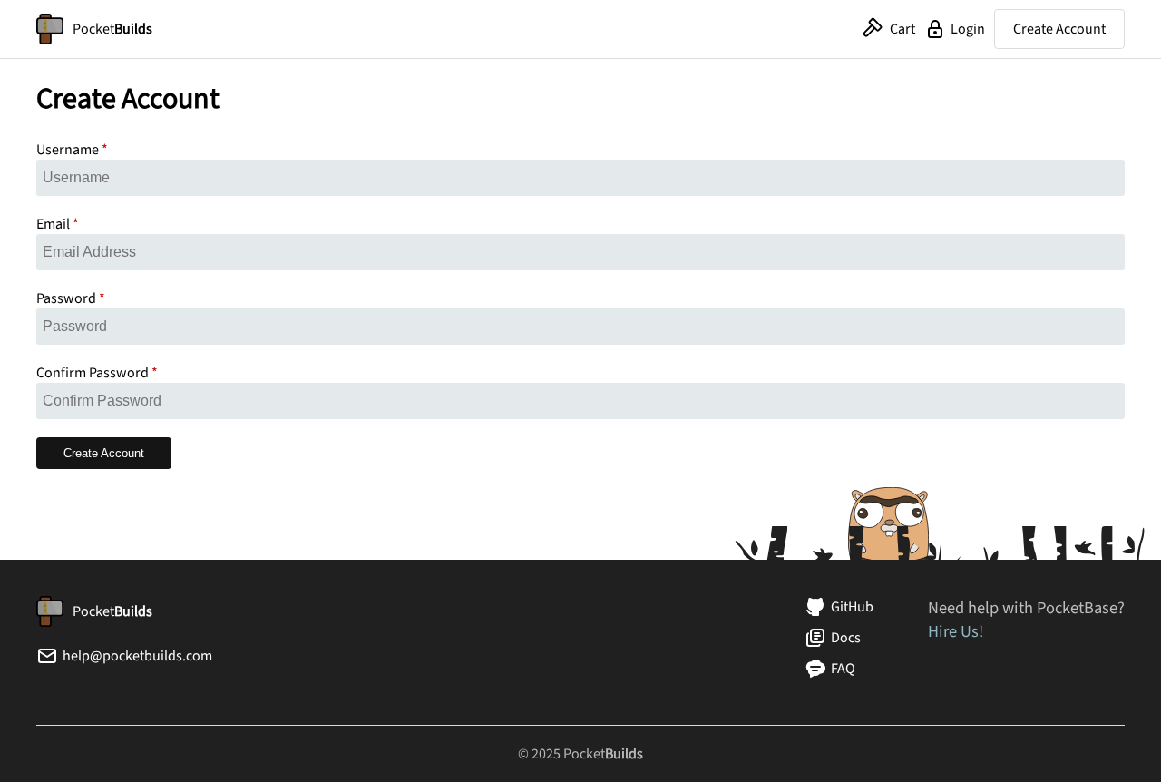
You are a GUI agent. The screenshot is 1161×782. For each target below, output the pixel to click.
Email (53, 224)
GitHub (852, 607)
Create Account (1059, 29)
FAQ (843, 669)
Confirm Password (92, 373)
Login (968, 29)
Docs (846, 638)
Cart (902, 29)
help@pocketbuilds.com (137, 656)
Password (66, 298)
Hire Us (953, 631)
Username (67, 150)
